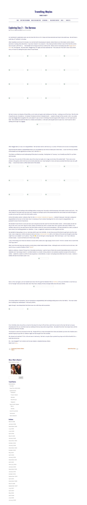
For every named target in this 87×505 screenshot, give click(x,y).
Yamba (12, 408)
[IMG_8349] (34, 175)
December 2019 (13, 469)
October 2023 (12, 450)
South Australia (27, 30)
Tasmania (12, 413)
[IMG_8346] (16, 65)
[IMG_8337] (16, 93)
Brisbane (13, 392)
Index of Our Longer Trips (36, 20)
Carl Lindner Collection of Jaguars (44, 217)
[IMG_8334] (52, 65)
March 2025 (12, 436)
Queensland (13, 390)
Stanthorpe (14, 399)
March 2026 (12, 421)
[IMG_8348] (16, 175)
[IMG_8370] (34, 318)
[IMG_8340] (71, 93)
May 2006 (11, 493)
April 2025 (11, 433)
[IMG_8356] (71, 189)
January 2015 (12, 471)
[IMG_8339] (52, 93)
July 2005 (11, 497)
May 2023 (11, 452)
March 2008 (12, 483)
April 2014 (11, 478)
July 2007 (11, 488)
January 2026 (12, 424)
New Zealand (13, 415)
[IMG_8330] (34, 79)
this (40, 151)
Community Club (44, 234)
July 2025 (11, 428)
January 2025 (12, 438)
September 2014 (13, 476)
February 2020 (12, 464)
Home (18, 20)
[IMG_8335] (71, 65)
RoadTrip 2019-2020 (15, 388)
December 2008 (13, 481)
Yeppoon (13, 402)
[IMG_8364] (52, 204)
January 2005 (12, 500)
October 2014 (12, 474)
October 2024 (12, 443)
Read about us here (14, 362)
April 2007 (11, 490)
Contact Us (68, 20)
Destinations (44, 20)
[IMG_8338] (34, 93)
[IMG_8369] (16, 318)
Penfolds (55, 281)
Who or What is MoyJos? (54, 20)
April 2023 (11, 455)
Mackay (13, 397)
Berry (12, 406)
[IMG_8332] (52, 79)
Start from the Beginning (25, 20)
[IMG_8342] (34, 107)
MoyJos (12, 30)
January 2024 (12, 445)
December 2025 (13, 426)
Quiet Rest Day (72, 348)
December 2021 (13, 459)
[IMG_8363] (34, 204)
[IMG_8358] (16, 204)
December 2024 (13, 440)
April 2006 (11, 495)
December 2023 (13, 448)
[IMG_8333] (16, 79)
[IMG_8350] (52, 175)
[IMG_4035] (34, 65)
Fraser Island (14, 394)
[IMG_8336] (71, 79)
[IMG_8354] (34, 189)
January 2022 (12, 457)
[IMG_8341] (16, 107)
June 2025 (11, 431)
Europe (12, 386)
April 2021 (11, 462)
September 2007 (13, 486)
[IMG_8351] (71, 175)
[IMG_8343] (52, 107)
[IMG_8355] (52, 189)
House (62, 20)
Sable (31, 247)
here (16, 343)
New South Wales (14, 404)
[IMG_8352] (16, 189)
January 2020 (12, 467)
